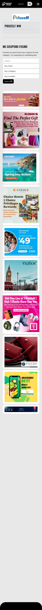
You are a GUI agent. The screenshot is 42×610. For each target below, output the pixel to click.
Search (7, 81)
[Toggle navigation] (38, 3)
